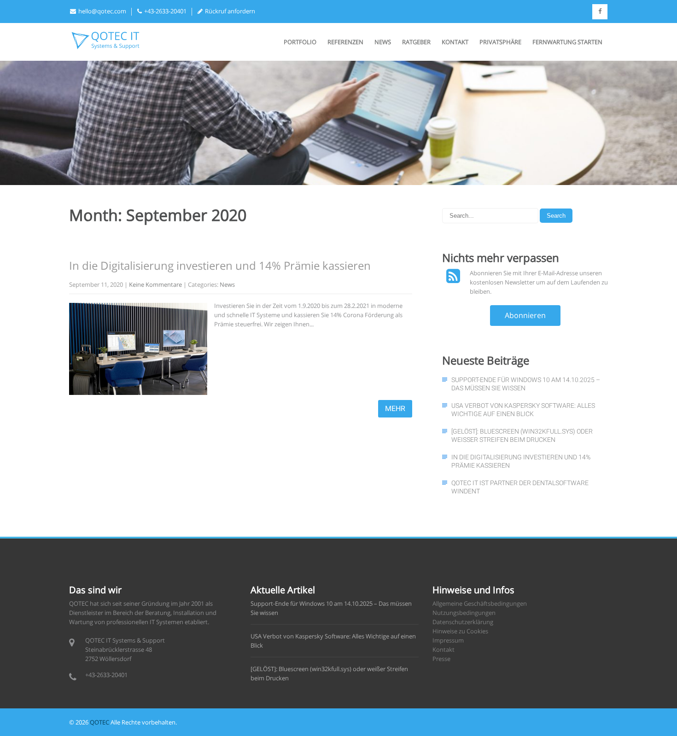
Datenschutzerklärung (462, 622)
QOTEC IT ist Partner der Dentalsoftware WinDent (520, 487)
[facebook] (599, 11)
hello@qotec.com (102, 11)
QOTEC (99, 722)
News (382, 42)
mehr (395, 408)
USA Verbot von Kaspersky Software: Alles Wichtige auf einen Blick (523, 409)
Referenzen (345, 42)
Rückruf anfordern (230, 11)
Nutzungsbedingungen (464, 613)
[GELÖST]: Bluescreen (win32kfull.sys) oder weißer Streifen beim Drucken (522, 435)
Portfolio (300, 42)
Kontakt (455, 42)
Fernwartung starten (567, 42)
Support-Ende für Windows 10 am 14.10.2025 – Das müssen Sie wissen (525, 384)
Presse (441, 659)
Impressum (448, 640)
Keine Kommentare (155, 284)
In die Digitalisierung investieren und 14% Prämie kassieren (220, 265)
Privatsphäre (500, 42)
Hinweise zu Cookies (460, 631)
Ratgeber (416, 42)
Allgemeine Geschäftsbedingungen (479, 603)
